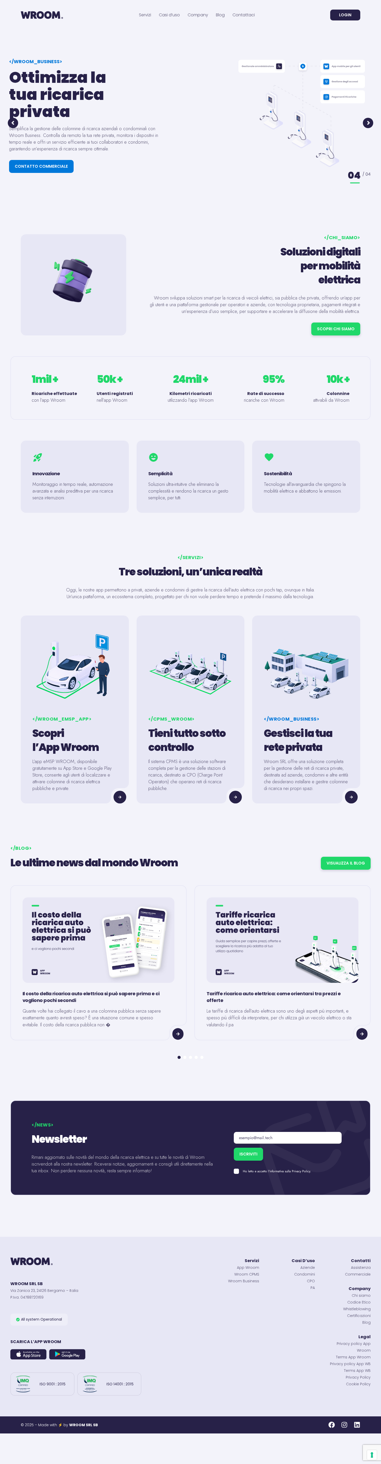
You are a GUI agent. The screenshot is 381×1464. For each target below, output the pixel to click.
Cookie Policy (358, 1384)
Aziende (307, 1267)
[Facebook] (331, 1425)
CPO (311, 1281)
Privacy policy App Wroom (354, 1347)
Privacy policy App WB (350, 1363)
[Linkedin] (357, 1425)
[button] (39, 1320)
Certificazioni (359, 1315)
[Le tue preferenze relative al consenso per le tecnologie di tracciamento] (372, 1455)
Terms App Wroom (353, 1357)
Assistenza (361, 1267)
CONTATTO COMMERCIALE (41, 166)
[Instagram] (344, 1425)
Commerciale (358, 1274)
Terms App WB (357, 1370)
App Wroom (248, 1267)
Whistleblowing (357, 1309)
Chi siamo (361, 1295)
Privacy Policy (358, 1377)
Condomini (304, 1274)
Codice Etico (359, 1302)
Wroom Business (243, 1281)
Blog (366, 1322)
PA (313, 1287)
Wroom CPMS (246, 1274)
